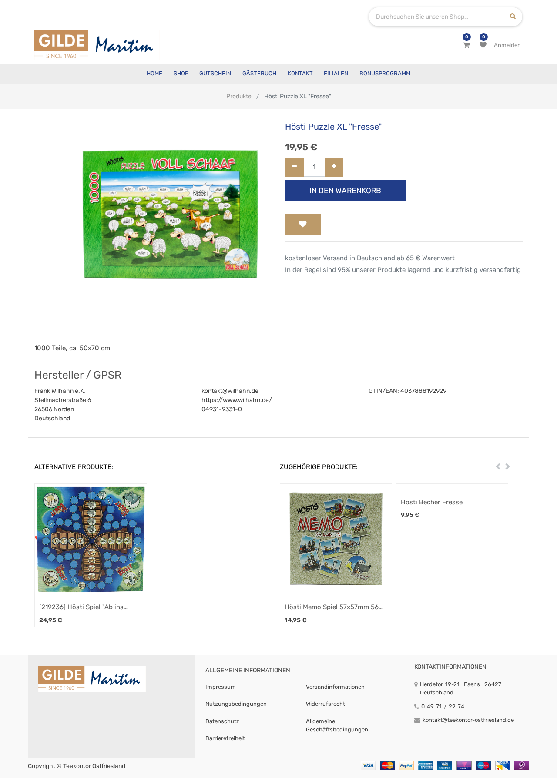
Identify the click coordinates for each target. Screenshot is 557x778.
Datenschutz (222, 721)
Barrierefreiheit (225, 738)
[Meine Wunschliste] (483, 45)
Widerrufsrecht (325, 704)
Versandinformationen (335, 687)
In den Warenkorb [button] (345, 190)
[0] (466, 45)
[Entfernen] (294, 167)
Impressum (220, 687)
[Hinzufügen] (334, 167)
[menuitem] (154, 74)
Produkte (239, 96)
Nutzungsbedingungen (236, 704)
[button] (303, 224)
